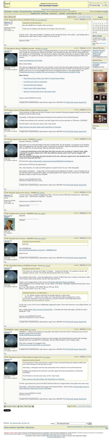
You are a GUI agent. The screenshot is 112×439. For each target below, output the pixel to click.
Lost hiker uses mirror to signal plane (35, 82)
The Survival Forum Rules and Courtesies (59, 9)
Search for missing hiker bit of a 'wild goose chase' (40, 91)
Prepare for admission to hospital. (100, 63)
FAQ (79, 13)
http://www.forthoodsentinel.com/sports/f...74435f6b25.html (38, 250)
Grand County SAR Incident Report (35, 88)
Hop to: (53, 423)
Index (21, 406)
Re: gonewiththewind (41, 20)
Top (5, 45)
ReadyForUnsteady (99, 50)
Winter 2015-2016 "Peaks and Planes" (63, 282)
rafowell (7, 51)
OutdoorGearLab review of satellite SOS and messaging (37, 72)
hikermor (7, 22)
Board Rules (21, 427)
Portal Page (44, 13)
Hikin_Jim (26, 423)
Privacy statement (10, 427)
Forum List (53, 13)
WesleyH (7, 216)
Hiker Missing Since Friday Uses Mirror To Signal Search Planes (44, 78)
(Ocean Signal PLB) (80, 102)
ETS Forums (8, 11)
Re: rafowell (44, 48)
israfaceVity (96, 55)
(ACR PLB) (69, 102)
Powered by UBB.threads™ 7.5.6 (56, 437)
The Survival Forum (26, 11)
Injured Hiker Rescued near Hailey (30, 335)
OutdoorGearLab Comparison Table (69, 72)
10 (89, 17)
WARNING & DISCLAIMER (50, 434)
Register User (35, 13)
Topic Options (9, 17)
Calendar (62, 13)
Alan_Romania (14, 423)
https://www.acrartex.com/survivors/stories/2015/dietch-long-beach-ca (51, 161)
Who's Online (97, 36)
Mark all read (30, 427)
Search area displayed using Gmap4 (30, 60)
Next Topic (28, 406)
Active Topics (71, 13)
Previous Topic (11, 406)
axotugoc (96, 52)
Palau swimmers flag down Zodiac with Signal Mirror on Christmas (40, 127)
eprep (101, 52)
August (100, 17)
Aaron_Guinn (97, 53)
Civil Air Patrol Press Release (33, 85)
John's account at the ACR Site (42, 309)
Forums (15, 11)
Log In (105, 11)
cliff (22, 423)
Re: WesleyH (42, 238)
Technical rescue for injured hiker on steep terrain (34, 345)
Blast (19, 423)
